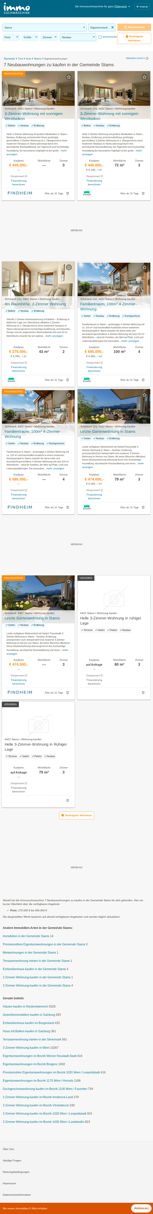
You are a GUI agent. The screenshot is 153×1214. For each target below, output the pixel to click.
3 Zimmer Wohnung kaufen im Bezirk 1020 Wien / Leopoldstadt (44, 1113)
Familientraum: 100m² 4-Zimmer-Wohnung (108, 306)
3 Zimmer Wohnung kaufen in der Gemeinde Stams (37, 985)
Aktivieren (141, 1208)
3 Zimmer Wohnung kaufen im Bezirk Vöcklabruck (36, 1105)
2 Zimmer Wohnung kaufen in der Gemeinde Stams (37, 977)
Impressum (9, 1183)
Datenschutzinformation (17, 1194)
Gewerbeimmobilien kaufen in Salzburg (29, 1014)
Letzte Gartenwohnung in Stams (107, 431)
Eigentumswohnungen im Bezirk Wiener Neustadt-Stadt (39, 1055)
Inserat (144, 6)
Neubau (66, 37)
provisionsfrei (109, 36)
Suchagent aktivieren (135, 38)
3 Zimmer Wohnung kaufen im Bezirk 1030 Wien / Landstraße (43, 1121)
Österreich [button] (121, 6)
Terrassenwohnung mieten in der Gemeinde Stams (36, 960)
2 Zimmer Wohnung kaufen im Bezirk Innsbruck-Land (38, 1097)
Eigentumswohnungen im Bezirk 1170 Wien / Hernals (38, 1080)
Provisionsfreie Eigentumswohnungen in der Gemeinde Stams (44, 944)
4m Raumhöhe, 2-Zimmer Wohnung (35, 304)
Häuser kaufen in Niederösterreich (25, 1006)
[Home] (17, 9)
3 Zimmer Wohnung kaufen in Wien (26, 1047)
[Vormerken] (69, 77)
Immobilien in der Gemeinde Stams (26, 936)
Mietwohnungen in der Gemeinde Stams (29, 952)
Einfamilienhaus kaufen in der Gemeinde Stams (34, 969)
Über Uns (8, 1149)
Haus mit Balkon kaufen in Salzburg (26, 1031)
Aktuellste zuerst (134, 58)
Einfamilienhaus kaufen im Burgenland (28, 1023)
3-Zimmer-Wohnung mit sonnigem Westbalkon (34, 116)
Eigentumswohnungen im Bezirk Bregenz (30, 1064)
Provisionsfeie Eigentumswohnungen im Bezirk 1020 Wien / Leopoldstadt (51, 1072)
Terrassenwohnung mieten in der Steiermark (32, 1039)
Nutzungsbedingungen (16, 1171)
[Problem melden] (67, 194)
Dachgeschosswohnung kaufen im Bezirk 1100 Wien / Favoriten (45, 1088)
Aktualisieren (136, 27)
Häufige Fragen (12, 1160)
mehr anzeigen (54, 335)
